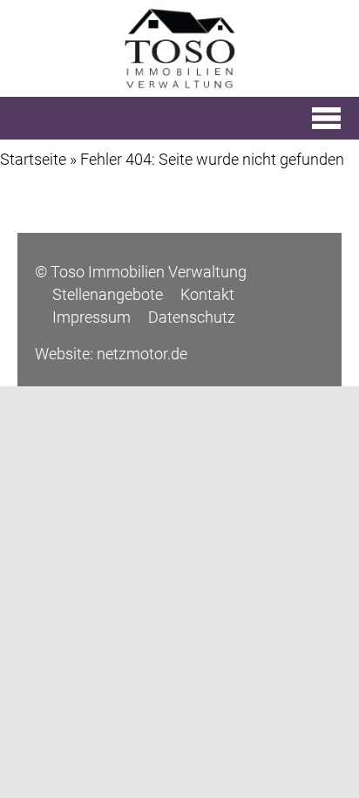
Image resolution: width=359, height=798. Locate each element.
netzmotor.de (142, 353)
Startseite (33, 159)
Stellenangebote (107, 294)
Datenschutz (191, 317)
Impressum (91, 317)
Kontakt (207, 294)
